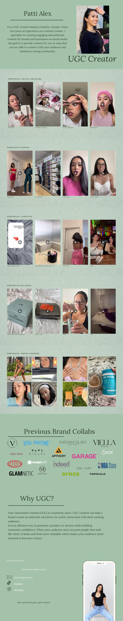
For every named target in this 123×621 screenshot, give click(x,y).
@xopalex (18, 584)
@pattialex (19, 590)
